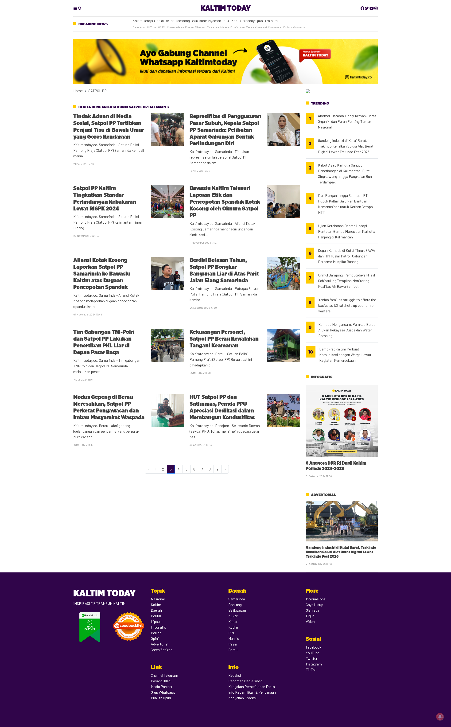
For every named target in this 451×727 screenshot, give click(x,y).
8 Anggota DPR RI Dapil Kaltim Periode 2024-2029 (336, 465)
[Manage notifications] (440, 716)
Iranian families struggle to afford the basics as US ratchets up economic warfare (347, 305)
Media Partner (161, 686)
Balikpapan (237, 610)
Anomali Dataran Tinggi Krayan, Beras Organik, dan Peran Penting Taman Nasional (347, 121)
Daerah (156, 610)
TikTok (311, 669)
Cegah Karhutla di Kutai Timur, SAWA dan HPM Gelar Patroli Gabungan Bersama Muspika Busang (346, 256)
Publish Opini (161, 698)
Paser (232, 644)
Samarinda (236, 599)
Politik (156, 616)
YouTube (312, 652)
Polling (156, 632)
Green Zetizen (161, 649)
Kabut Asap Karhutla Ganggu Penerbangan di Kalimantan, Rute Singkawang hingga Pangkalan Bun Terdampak (345, 173)
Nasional (158, 599)
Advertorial (323, 494)
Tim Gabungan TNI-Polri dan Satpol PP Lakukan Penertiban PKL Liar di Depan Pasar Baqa (104, 342)
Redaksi (234, 675)
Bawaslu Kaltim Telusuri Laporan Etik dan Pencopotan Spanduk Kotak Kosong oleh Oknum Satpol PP (225, 201)
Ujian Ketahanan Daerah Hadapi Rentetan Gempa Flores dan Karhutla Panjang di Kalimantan (346, 231)
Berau (232, 649)
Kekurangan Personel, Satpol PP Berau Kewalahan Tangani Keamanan (224, 338)
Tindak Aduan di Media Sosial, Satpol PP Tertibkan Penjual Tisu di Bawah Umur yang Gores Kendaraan (108, 126)
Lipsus (156, 621)
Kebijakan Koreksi (242, 698)
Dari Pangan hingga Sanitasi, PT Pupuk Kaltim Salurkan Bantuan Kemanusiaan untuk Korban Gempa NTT (345, 203)
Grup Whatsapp (163, 692)
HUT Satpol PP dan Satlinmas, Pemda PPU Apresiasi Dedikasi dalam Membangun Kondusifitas (222, 407)
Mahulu (233, 638)
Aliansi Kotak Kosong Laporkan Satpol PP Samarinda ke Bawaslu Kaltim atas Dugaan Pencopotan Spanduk (101, 273)
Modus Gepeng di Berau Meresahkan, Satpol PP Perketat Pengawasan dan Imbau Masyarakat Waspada (108, 407)
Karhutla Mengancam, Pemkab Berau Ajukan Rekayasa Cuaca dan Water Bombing (346, 330)
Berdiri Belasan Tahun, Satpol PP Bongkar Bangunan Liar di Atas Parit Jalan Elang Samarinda (224, 270)
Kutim (233, 627)
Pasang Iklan (161, 681)
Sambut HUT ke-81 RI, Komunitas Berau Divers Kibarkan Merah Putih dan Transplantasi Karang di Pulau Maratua (218, 24)
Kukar (232, 616)
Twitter (311, 658)
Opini (155, 638)
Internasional (316, 599)
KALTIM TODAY (226, 8)
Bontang (235, 604)
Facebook (313, 647)
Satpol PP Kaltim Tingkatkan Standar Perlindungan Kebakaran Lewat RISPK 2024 (104, 198)
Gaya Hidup (314, 604)
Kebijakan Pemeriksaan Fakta (251, 686)
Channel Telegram (164, 675)
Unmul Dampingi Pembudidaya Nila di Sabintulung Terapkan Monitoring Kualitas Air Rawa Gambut (347, 280)
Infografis (321, 376)
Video (310, 621)
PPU (231, 632)
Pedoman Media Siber (245, 681)
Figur (310, 616)
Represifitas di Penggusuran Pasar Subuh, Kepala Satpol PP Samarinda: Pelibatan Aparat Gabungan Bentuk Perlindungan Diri (225, 129)
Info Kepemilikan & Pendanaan (252, 692)
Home (78, 90)
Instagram (314, 664)
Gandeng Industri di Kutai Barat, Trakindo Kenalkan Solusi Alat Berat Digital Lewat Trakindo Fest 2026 (345, 146)
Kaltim (156, 604)
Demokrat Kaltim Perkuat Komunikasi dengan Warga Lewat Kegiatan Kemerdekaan (345, 354)
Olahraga (312, 610)
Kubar (232, 621)
